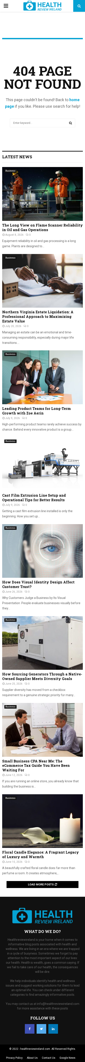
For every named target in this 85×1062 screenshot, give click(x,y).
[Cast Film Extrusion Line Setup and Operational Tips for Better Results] (42, 464)
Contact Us (48, 1057)
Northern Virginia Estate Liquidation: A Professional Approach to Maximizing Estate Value (37, 316)
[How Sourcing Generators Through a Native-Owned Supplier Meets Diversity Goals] (42, 643)
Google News (67, 1057)
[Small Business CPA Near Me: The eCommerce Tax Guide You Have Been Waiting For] (42, 730)
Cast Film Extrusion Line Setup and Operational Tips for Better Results (34, 497)
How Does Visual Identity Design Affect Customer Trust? (38, 584)
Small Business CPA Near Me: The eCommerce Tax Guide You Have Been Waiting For (36, 765)
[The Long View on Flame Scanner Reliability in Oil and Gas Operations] (42, 194)
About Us (32, 1057)
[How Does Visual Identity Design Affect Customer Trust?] (42, 551)
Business (10, 171)
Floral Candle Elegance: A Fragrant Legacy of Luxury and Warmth (40, 854)
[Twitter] (41, 1029)
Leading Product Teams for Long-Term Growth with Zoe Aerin (36, 410)
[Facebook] (29, 1029)
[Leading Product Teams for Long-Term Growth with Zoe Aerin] (42, 377)
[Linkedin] (53, 1029)
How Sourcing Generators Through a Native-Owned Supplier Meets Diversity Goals (42, 676)
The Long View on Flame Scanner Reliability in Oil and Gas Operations (42, 227)
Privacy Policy (14, 1057)
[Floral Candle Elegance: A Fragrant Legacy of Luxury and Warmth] (42, 821)
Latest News (17, 156)
